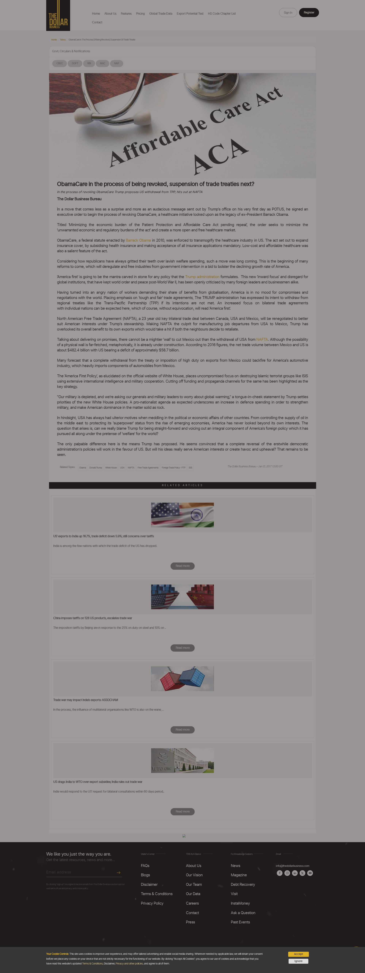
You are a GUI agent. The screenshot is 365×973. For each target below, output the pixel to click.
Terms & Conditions (92, 963)
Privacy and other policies (129, 963)
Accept (298, 954)
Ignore (298, 961)
